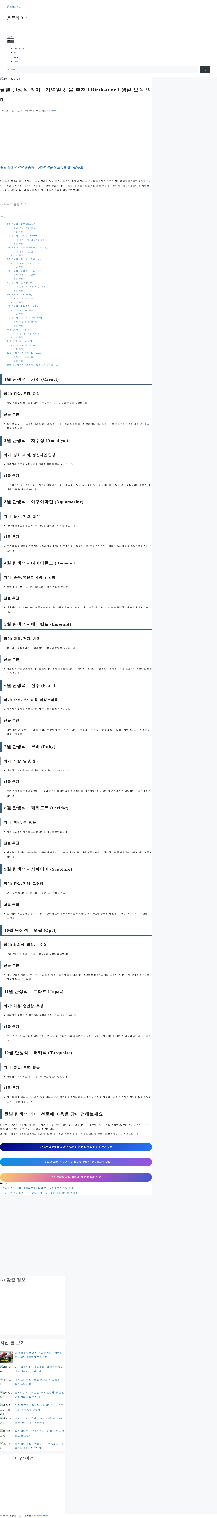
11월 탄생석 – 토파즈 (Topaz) (22, 341)
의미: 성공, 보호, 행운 (24, 357)
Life (16, 61)
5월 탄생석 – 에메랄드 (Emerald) (24, 271)
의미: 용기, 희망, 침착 (24, 252)
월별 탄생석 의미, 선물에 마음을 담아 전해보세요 (32, 365)
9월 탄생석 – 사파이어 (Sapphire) (24, 318)
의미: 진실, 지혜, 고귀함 (25, 322)
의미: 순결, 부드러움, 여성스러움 (30, 287)
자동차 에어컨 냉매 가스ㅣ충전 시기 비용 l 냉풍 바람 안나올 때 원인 (40, 1192)
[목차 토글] (2, 217)
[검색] (205, 69)
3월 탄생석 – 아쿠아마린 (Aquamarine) (27, 247)
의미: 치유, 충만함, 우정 (25, 345)
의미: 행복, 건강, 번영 (24, 275)
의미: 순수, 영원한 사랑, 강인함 (29, 263)
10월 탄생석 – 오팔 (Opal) (20, 329)
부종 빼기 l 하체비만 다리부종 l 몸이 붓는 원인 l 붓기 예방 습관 (37, 1188)
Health (17, 52)
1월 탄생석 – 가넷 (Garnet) (21, 224)
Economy (19, 48)
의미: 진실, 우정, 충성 (24, 228)
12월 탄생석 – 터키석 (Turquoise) (24, 353)
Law (16, 57)
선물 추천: (19, 232)
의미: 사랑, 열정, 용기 (24, 298)
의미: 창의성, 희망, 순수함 (27, 334)
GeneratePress (40, 1515)
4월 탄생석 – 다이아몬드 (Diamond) (25, 259)
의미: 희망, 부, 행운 (23, 310)
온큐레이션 (18, 18)
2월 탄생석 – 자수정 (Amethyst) (23, 236)
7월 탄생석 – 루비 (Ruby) (20, 294)
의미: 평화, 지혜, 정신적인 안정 (29, 240)
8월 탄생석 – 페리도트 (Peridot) (23, 306)
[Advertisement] (76, 138)
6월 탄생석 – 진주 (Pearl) (20, 283)
